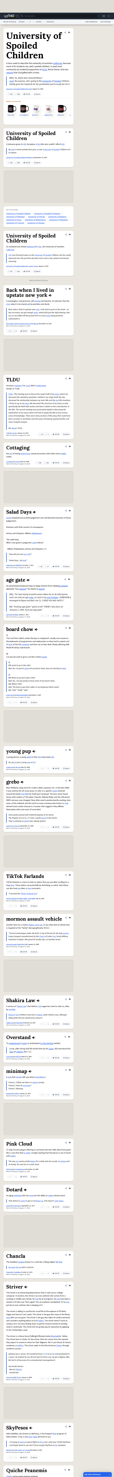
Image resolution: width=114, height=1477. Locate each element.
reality (12, 1156)
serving (38, 301)
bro (35, 893)
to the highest (47, 1043)
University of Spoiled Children (16, 89)
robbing (19, 1051)
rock (66, 803)
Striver (8, 1377)
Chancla (8, 1272)
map (9, 1077)
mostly (19, 1077)
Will (26, 794)
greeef (17, 462)
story (8, 304)
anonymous (25, 453)
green (8, 517)
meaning (18, 385)
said (24, 560)
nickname (31, 246)
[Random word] (98, 16)
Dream (59, 1345)
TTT (45, 1354)
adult (29, 757)
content (64, 585)
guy (17, 1161)
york (37, 309)
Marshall (54, 1336)
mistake (12, 1009)
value (35, 1436)
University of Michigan (15, 216)
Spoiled (57, 81)
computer (25, 644)
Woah (14, 428)
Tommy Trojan (33, 266)
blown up (39, 1201)
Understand (41, 385)
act (10, 453)
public (63, 453)
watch (42, 589)
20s (52, 757)
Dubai (39, 1014)
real (57, 400)
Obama (19, 1369)
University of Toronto (15, 223)
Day (54, 936)
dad (13, 149)
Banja (16, 615)
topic (24, 1043)
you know (27, 1085)
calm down (58, 1201)
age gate (9, 615)
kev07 (30, 89)
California (10, 249)
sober (28, 1153)
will (28, 304)
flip (57, 1262)
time (10, 644)
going (22, 1201)
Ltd (39, 1006)
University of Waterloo (58, 219)
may (37, 1299)
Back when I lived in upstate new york (18, 324)
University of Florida (36, 216)
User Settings (105, 22)
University (46, 81)
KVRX (26, 944)
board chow (10, 695)
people (9, 72)
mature (22, 589)
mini (37, 924)
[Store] (104, 16)
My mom (11, 1267)
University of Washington (35, 219)
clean (26, 668)
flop (60, 1262)
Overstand (9, 1057)
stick (64, 668)
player (35, 1082)
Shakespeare (37, 533)
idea (11, 1051)
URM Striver (17, 1377)
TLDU (8, 433)
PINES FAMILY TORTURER (27, 899)
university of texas (13, 219)
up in (25, 554)
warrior (66, 933)
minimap (9, 1094)
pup (28, 762)
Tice (17, 1014)
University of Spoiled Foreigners (47, 213)
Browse (21, 22)
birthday (54, 597)
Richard (11, 1014)
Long (28, 385)
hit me (18, 1267)
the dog (18, 767)
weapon (21, 1262)
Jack (11, 81)
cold (34, 542)
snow (36, 312)
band (44, 818)
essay (57, 394)
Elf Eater (18, 1057)
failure (41, 1320)
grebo (8, 826)
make (50, 1195)
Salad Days (9, 565)
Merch (38, 94)
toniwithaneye (20, 1169)
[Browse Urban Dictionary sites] (10, 16)
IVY (53, 1354)
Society (38, 22)
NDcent (36, 324)
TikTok (23, 893)
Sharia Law (21, 1006)
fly (56, 1445)
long (31, 1195)
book (22, 1442)
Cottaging (9, 462)
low (19, 888)
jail (29, 554)
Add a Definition (91, 22)
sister (51, 1048)
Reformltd (19, 1023)
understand (14, 1043)
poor (30, 1436)
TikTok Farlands (11, 899)
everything (39, 1077)
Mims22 (30, 157)
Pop (23, 794)
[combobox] (60, 16)
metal (26, 821)
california (57, 63)
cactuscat (16, 826)
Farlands (30, 893)
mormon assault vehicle (14, 944)
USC (25, 144)
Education (50, 22)
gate (31, 597)
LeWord (16, 1094)
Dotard (8, 1206)
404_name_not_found (22, 1450)
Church (42, 936)
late (39, 757)
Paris (42, 1442)
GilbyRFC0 (19, 565)
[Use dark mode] (109, 16)
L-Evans (14, 433)
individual (18, 1195)
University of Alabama (57, 216)
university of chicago (36, 223)
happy (33, 1161)
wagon (31, 924)
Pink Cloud (9, 1169)
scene (54, 791)
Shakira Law (10, 1023)
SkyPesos (9, 1450)
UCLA (44, 69)
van (40, 924)
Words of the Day (9, 22)
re (15, 762)
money (63, 1161)
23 (34, 762)
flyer (54, 1433)
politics (20, 1345)
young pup (9, 767)
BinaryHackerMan (22, 695)
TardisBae (17, 1272)
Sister (10, 394)
